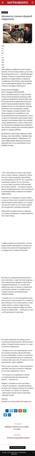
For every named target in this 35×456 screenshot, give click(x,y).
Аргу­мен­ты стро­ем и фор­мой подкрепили (16, 401)
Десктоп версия (18, 447)
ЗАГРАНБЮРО (17, 3)
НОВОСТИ (4, 12)
